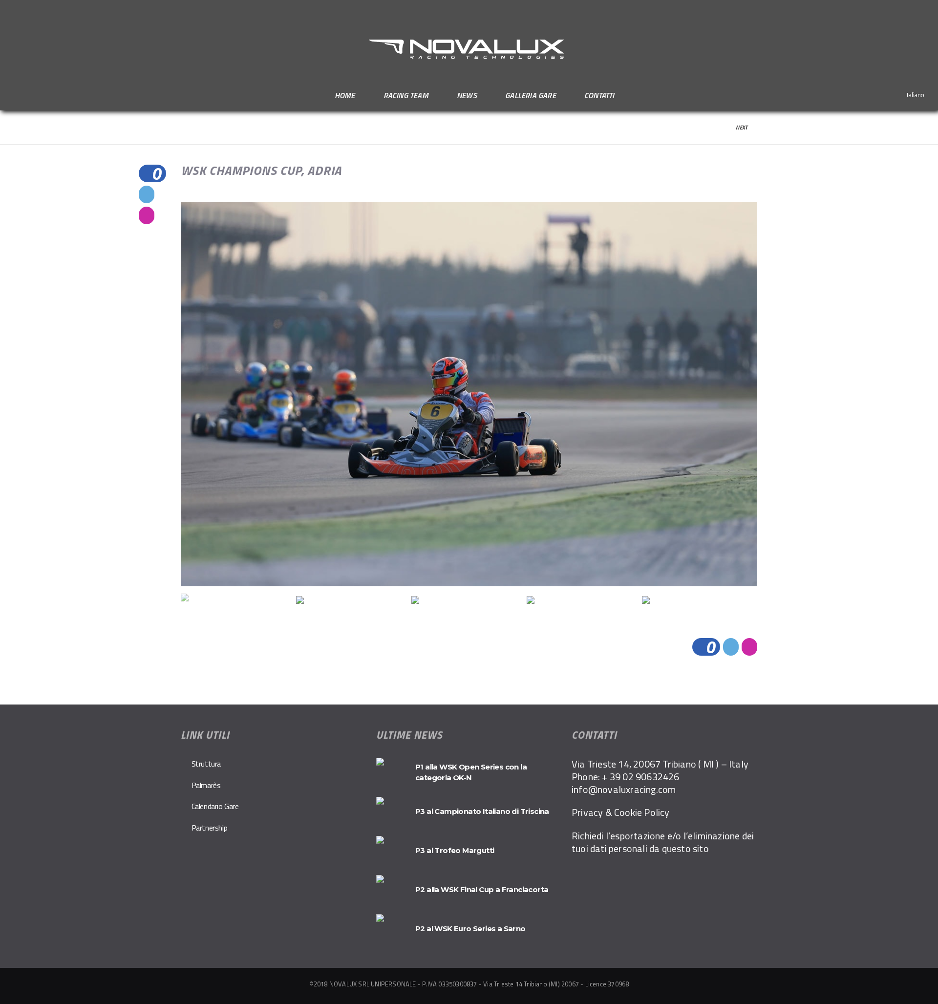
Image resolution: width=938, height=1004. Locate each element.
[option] (469, 394)
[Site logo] (469, 49)
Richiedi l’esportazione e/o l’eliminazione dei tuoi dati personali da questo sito (663, 842)
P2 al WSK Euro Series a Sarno (470, 928)
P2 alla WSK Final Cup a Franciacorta (481, 889)
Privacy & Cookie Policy (621, 812)
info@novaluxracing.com (624, 789)
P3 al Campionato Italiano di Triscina (482, 811)
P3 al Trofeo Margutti (454, 850)
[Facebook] (912, 11)
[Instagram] (925, 11)
